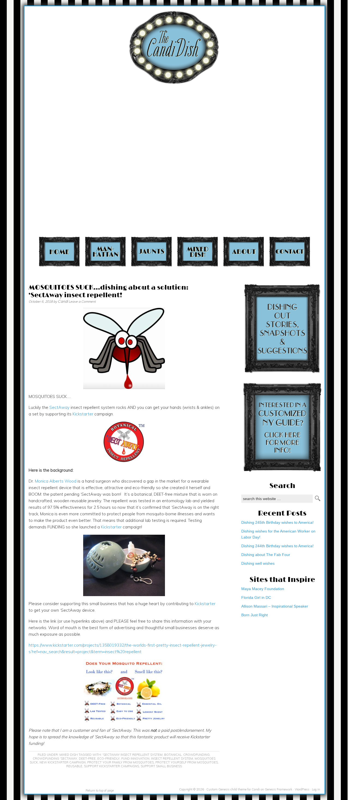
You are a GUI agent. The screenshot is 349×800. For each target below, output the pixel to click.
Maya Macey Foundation (262, 589)
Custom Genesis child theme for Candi (233, 789)
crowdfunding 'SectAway (55, 758)
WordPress (302, 789)
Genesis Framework (278, 789)
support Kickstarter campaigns (111, 766)
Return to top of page (100, 790)
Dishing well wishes (258, 563)
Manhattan (105, 251)
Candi (63, 301)
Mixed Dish (197, 251)
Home (59, 251)
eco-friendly (108, 758)
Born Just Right (254, 615)
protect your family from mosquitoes (120, 762)
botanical (173, 755)
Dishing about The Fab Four (265, 554)
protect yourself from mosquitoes (186, 762)
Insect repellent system (172, 758)
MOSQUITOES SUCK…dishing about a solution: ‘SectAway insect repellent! (108, 291)
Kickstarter (83, 414)
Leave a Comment (82, 301)
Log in (316, 789)
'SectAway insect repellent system (133, 755)
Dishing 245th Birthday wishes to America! (277, 522)
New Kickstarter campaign (63, 762)
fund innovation (135, 758)
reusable (74, 766)
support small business (161, 766)
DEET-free (87, 758)
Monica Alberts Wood (55, 481)
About (243, 251)
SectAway (59, 407)
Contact (289, 251)
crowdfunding (196, 755)
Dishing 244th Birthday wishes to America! (277, 546)
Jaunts (151, 251)
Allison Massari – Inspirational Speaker (274, 606)
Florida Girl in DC (256, 597)
